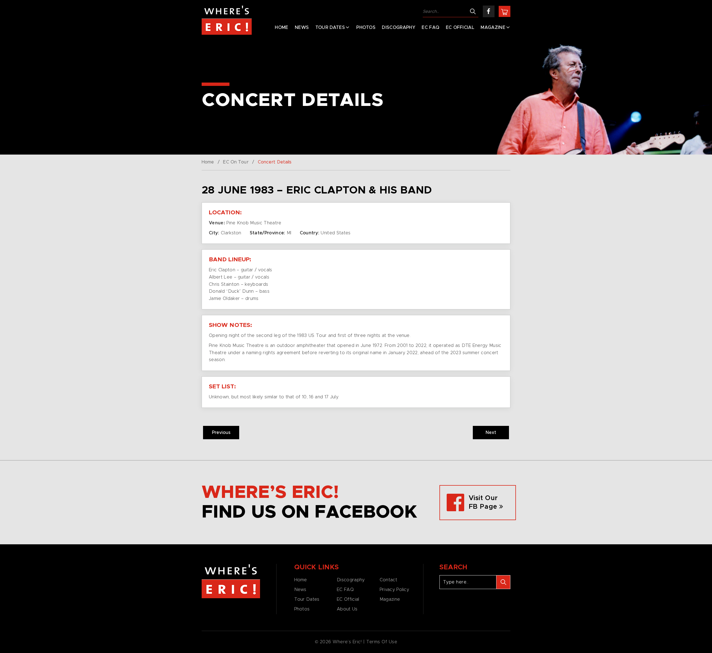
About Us (347, 609)
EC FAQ (430, 27)
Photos (365, 27)
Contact (388, 580)
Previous (221, 432)
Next (491, 432)
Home (281, 27)
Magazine (493, 27)
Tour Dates (330, 27)
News (302, 27)
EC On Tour (235, 162)
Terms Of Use (381, 642)
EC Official (460, 27)
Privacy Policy (394, 589)
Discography (398, 27)
